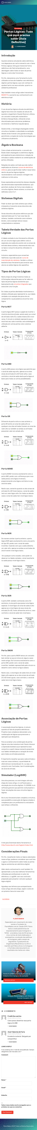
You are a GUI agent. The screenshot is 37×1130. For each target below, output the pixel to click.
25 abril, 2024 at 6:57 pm (14, 1018)
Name (3, 1080)
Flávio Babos (21, 46)
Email (3, 1087)
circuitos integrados (21, 284)
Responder (13, 1026)
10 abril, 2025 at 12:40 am (15, 1034)
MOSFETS (4, 95)
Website (4, 1095)
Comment (4, 1055)
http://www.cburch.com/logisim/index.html (17, 845)
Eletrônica (18, 28)
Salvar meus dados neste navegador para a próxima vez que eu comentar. (16, 1106)
